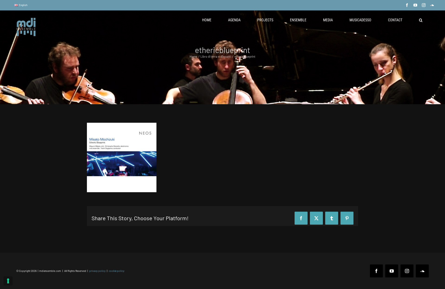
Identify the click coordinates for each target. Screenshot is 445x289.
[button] (420, 20)
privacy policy (97, 270)
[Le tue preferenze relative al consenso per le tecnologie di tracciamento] (8, 280)
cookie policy (116, 270)
